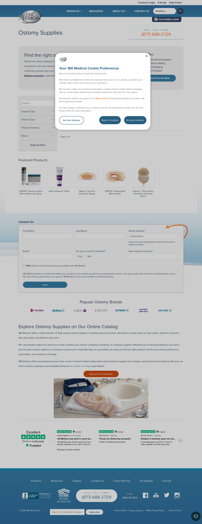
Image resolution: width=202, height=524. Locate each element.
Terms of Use (101, 98)
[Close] (146, 56)
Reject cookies (110, 120)
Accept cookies (135, 120)
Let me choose (71, 120)
